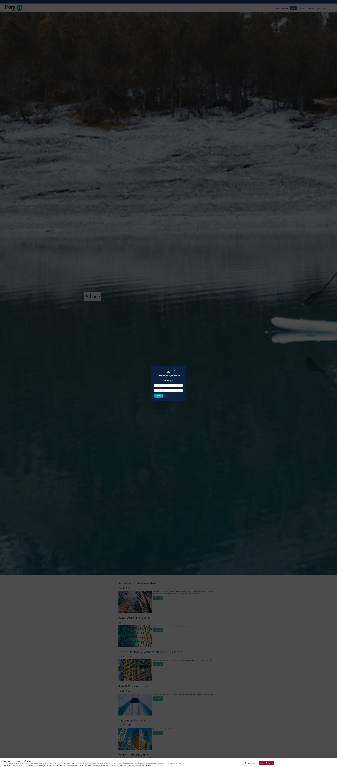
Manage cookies (250, 763)
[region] (168, 762)
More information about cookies (143, 765)
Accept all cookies (266, 763)
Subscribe (158, 395)
